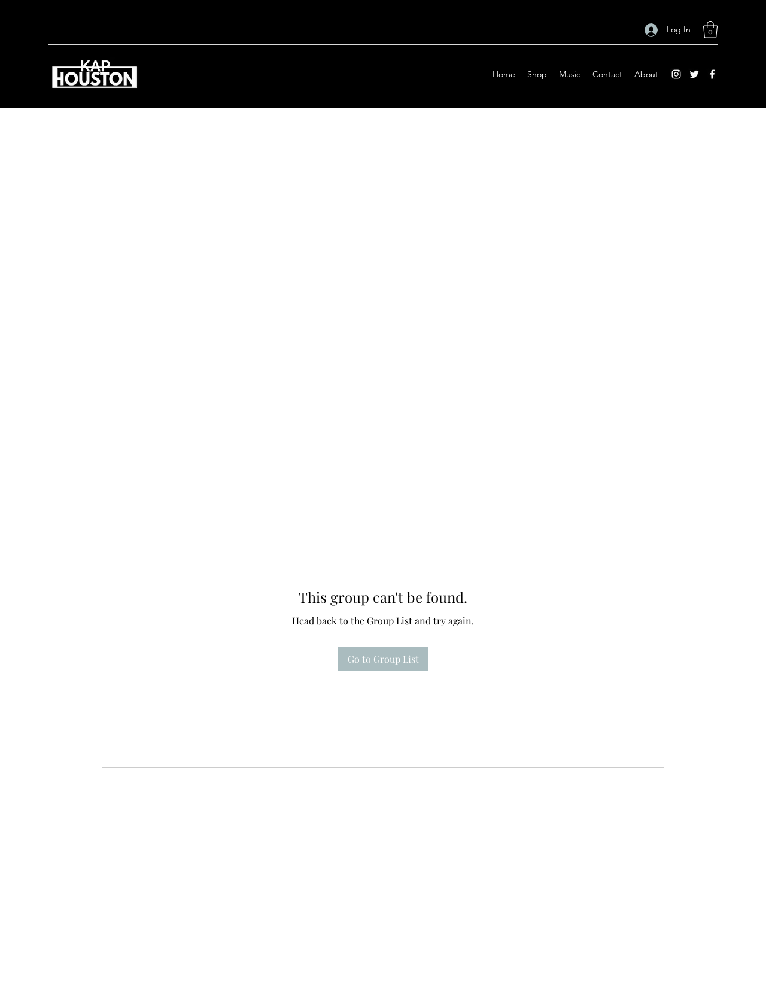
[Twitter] (694, 74)
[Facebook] (712, 74)
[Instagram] (676, 74)
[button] (710, 29)
